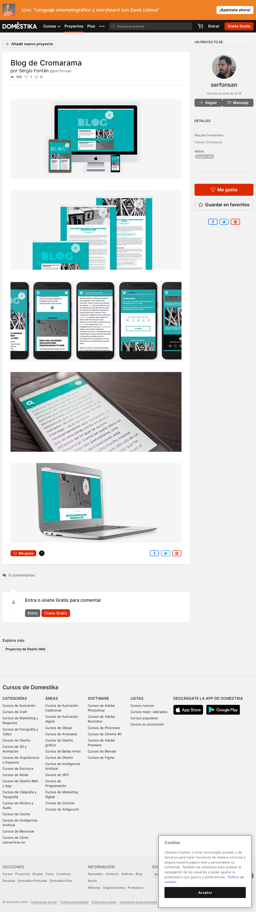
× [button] (251, 9)
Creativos (63, 874)
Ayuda (92, 880)
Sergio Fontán (45, 70)
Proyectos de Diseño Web (26, 649)
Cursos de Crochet (60, 803)
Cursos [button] (50, 26)
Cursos (7, 874)
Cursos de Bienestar (18, 831)
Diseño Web (205, 156)
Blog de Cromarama (208, 135)
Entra (33, 613)
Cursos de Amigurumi (62, 809)
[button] (102, 26)
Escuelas (8, 880)
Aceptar (205, 892)
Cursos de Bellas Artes (63, 751)
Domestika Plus (61, 880)
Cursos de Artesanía (61, 734)
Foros (50, 874)
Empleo (37, 874)
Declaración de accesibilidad (138, 902)
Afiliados (94, 888)
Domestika (95, 874)
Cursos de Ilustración (19, 706)
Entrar (214, 26)
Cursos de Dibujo (58, 728)
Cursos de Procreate (104, 728)
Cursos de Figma (101, 758)
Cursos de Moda (15, 775)
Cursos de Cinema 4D (105, 734)
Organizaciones (114, 888)
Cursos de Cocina (16, 814)
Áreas (51, 698)
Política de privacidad (74, 902)
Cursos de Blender (102, 751)
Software (98, 698)
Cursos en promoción (147, 724)
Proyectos (73, 26)
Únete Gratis (55, 613)
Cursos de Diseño (16, 740)
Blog (139, 874)
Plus (91, 26)
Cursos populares (144, 718)
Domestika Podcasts (32, 880)
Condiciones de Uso (44, 902)
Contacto (112, 874)
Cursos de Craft (14, 712)
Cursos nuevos (142, 706)
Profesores (135, 888)
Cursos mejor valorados (148, 712)
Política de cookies (104, 902)
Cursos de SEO (57, 775)
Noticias (127, 874)
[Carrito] (200, 26)
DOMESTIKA (19, 26)
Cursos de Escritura (17, 768)
